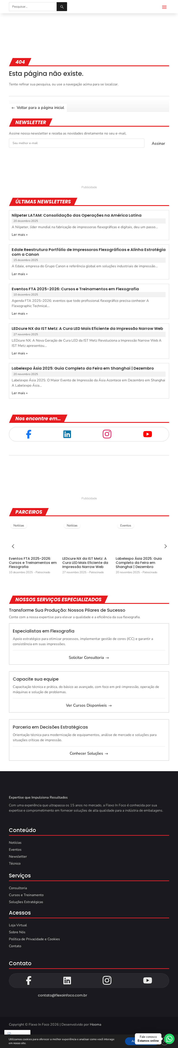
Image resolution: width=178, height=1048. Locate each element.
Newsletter (18, 856)
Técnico (15, 863)
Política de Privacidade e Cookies (34, 939)
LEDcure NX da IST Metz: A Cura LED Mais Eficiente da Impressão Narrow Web (87, 328)
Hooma (95, 1024)
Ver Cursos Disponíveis (86, 705)
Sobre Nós (17, 932)
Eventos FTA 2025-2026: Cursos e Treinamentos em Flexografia (75, 289)
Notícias (18, 525)
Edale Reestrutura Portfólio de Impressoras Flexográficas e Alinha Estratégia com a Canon (89, 252)
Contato (15, 946)
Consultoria (18, 888)
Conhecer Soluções (86, 753)
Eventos (125, 525)
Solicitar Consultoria (86, 657)
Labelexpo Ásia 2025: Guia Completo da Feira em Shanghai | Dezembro (83, 368)
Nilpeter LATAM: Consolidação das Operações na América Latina (77, 215)
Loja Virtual (18, 925)
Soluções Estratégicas (26, 902)
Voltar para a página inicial (40, 107)
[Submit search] (62, 6)
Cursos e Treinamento (26, 895)
